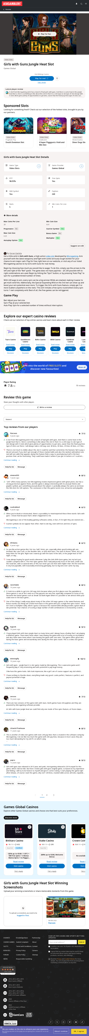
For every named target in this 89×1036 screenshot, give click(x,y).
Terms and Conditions (24, 946)
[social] (51, 1022)
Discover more (11, 818)
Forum (6, 955)
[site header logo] (12, 3)
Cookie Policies (70, 959)
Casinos (6, 938)
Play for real (40, 78)
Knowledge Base (22, 938)
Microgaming (72, 256)
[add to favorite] (29, 827)
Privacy (59, 959)
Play (10, 349)
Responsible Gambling (24, 959)
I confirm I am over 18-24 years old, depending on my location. (67, 947)
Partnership (36, 938)
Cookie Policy (20, 955)
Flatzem (51, 923)
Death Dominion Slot (15, 142)
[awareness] (16, 1015)
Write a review (46, 407)
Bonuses (6, 950)
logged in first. (23, 915)
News (5, 959)
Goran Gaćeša (16, 253)
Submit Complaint (22, 942)
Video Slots (14, 168)
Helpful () (9, 467)
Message (21, 467)
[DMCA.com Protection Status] (10, 1023)
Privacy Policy (20, 950)
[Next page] (53, 795)
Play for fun (46, 34)
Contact (34, 946)
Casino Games (8, 942)
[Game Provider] (81, 166)
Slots (5, 946)
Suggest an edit (77, 246)
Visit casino (18, 866)
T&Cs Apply (42, 82)
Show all (81, 367)
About (34, 942)
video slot (50, 256)
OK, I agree (79, 1031)
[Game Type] (39, 166)
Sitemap (35, 955)
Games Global (58, 168)
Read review (10, 344)
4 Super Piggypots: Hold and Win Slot (51, 143)
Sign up (81, 942)
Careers (35, 950)
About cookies (61, 1031)
